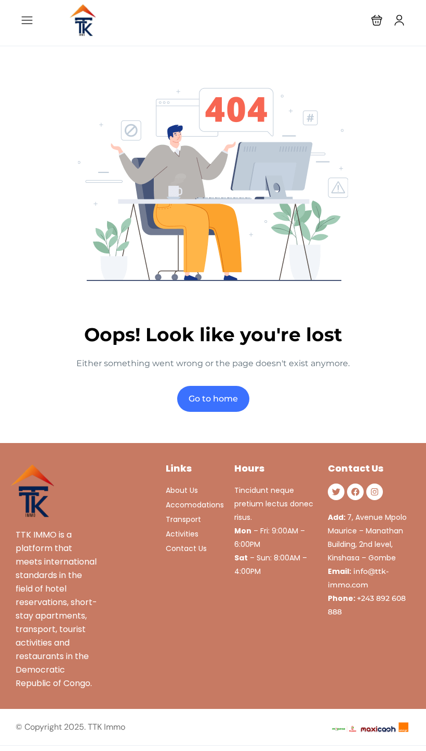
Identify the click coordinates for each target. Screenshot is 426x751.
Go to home (213, 399)
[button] (377, 20)
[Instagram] (374, 492)
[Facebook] (355, 492)
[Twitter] (336, 492)
